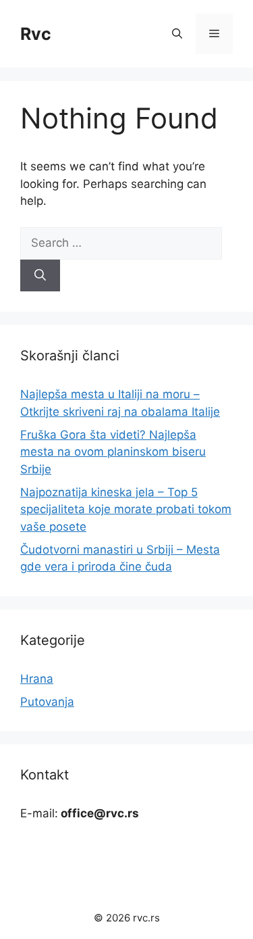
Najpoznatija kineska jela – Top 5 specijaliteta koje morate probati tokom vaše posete (125, 509)
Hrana (36, 678)
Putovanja (47, 701)
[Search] (40, 276)
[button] (177, 34)
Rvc (35, 34)
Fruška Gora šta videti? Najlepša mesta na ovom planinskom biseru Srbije (113, 452)
